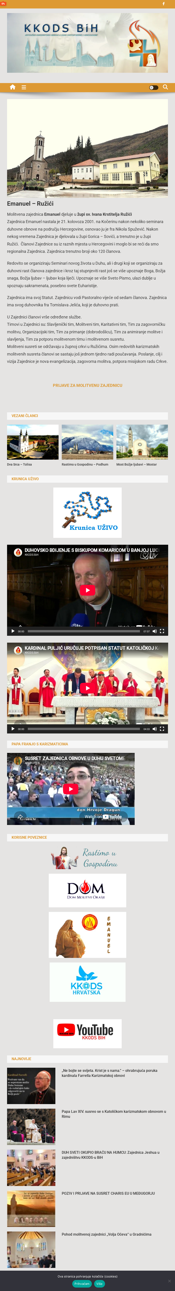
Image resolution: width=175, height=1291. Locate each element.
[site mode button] (153, 87)
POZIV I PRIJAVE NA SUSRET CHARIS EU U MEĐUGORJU (108, 1193)
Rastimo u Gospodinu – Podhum (85, 464)
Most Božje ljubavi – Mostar (136, 464)
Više (99, 1284)
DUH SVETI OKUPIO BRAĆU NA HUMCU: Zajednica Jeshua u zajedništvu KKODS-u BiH (111, 1155)
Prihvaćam (82, 1284)
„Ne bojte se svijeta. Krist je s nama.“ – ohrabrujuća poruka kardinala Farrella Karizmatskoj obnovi (109, 1073)
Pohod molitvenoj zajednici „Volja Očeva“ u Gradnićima (107, 1234)
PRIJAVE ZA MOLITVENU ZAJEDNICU (87, 385)
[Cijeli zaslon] (162, 631)
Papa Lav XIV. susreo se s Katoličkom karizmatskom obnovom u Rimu (114, 1114)
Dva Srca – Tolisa (19, 464)
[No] (169, 1281)
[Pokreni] (13, 631)
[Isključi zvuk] (154, 631)
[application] (87, 590)
